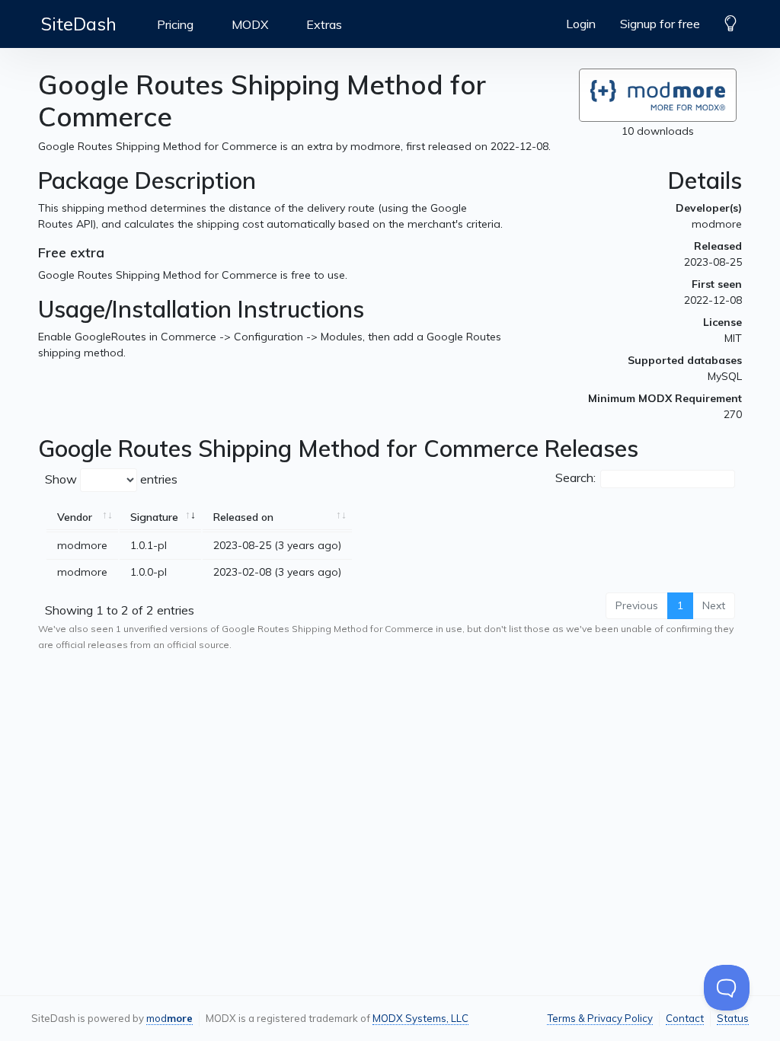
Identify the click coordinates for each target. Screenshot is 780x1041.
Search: (575, 477)
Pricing (175, 24)
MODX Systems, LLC (420, 1018)
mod (169, 1018)
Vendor (74, 517)
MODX (250, 24)
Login (581, 24)
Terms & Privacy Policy (600, 1018)
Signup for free (660, 24)
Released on (243, 517)
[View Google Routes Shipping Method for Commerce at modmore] (658, 95)
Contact (685, 1018)
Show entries (111, 479)
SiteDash (79, 23)
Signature (154, 517)
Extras (324, 24)
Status (733, 1018)
